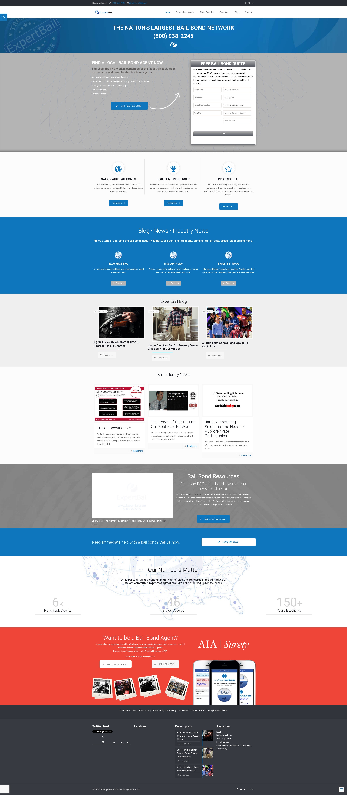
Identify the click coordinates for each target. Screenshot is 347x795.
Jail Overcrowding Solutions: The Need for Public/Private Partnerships (225, 429)
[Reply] (114, 742)
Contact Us (125, 710)
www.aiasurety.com (146, 656)
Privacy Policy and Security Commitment (170, 710)
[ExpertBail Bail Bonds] (104, 10)
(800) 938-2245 (118, 3)
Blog (134, 710)
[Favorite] (128, 742)
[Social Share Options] (103, 742)
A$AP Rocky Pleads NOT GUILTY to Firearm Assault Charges (116, 344)
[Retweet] (122, 742)
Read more (138, 451)
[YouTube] (253, 3)
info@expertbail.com (138, 3)
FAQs (218, 732)
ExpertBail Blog (222, 742)
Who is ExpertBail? (224, 739)
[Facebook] (245, 3)
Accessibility (221, 749)
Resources (144, 710)
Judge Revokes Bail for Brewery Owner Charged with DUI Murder (173, 347)
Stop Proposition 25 (114, 428)
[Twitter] (249, 3)
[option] (119, 332)
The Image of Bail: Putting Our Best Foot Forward (173, 424)
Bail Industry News (224, 735)
